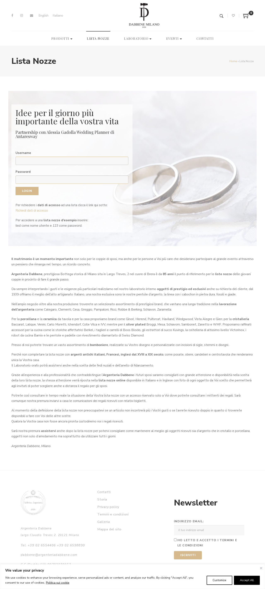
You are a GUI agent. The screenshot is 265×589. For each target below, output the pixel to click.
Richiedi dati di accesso (32, 210)
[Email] (31, 15)
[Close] (261, 568)
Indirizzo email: (189, 521)
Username (23, 153)
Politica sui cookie (57, 583)
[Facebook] (12, 15)
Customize (219, 580)
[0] (246, 17)
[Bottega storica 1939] (33, 502)
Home (233, 61)
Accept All (247, 580)
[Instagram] (21, 15)
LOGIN (27, 191)
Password (23, 172)
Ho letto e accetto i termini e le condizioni (207, 542)
